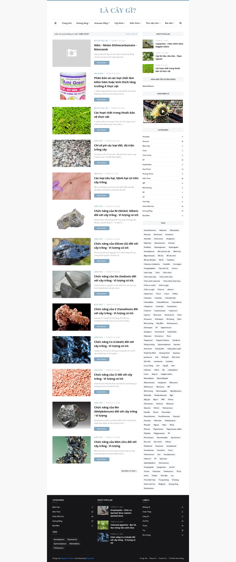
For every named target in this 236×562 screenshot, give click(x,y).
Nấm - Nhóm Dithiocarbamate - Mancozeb (115, 47)
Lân (157, 365)
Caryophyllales (149, 268)
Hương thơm (163, 174)
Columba (158, 298)
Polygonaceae (159, 433)
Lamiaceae (158, 361)
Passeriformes (149, 416)
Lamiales (169, 361)
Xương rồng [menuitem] (82, 23)
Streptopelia (149, 467)
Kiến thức (98, 141)
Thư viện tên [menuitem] (152, 23)
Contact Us (162, 558)
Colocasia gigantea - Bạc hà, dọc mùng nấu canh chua (123, 526)
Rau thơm (158, 442)
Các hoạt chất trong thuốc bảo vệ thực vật (114, 115)
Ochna (170, 399)
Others (156, 408)
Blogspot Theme (66, 558)
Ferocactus (159, 336)
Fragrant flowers (162, 340)
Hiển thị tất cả (131, 34)
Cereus (174, 268)
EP (163, 160)
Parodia (147, 412)
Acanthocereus (150, 230)
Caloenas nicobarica (152, 264)
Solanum (147, 458)
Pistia (172, 425)
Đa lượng (170, 319)
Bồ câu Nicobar (150, 260)
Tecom (146, 471)
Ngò (171, 395)
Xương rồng (163, 211)
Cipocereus (148, 294)
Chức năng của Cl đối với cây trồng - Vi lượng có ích (113, 377)
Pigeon (156, 425)
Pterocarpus (149, 437)
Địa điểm (163, 215)
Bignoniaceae (149, 255)
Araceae (163, 141)
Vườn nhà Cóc (163, 206)
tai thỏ (171, 467)
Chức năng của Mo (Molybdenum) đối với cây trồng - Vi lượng (115, 411)
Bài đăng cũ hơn (128, 471)
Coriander (160, 306)
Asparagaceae (159, 247)
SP (163, 197)
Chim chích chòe (166, 277)
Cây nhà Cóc (163, 268)
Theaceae (156, 471)
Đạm (179, 319)
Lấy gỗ (165, 365)
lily (163, 370)
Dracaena (148, 319)
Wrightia (162, 484)
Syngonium (161, 467)
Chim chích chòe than (172, 281)
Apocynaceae (159, 243)
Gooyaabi (90, 558)
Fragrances (148, 340)
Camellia (166, 264)
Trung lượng (164, 480)
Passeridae (166, 412)
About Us (152, 558)
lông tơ (154, 374)
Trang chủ (143, 558)
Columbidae (148, 302)
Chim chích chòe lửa (152, 281)
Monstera (160, 387)
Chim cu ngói (149, 289)
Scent (170, 450)
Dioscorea (157, 315)
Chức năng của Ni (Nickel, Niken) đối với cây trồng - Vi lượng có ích (116, 213)
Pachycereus (168, 408)
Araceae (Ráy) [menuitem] (101, 23)
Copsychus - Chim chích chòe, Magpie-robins (169, 45)
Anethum (169, 234)
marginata (162, 382)
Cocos (166, 294)
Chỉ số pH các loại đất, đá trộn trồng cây (114, 147)
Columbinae (176, 302)
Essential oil (159, 332)
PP (163, 192)
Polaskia (147, 433)
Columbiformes (163, 302)
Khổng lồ (165, 357)
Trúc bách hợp (149, 480)
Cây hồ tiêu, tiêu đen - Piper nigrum (169, 57)
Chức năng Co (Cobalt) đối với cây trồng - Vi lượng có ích (114, 344)
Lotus (146, 374)
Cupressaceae (159, 310)
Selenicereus (149, 454)
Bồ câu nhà (171, 255)
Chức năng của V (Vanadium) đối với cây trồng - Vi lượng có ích (116, 311)
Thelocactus (168, 471)
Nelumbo (147, 395)
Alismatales (174, 230)
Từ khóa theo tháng (176, 558)
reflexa (168, 442)
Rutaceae (159, 446)
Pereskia (147, 420)
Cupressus (173, 310)
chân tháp (148, 272)
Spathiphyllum (149, 463)
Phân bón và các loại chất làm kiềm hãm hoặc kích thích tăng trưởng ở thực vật (115, 82)
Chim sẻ (161, 289)
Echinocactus (172, 323)
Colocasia (147, 298)
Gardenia (176, 340)
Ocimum (159, 404)
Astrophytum (149, 251)
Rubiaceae (148, 446)
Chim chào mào (150, 277)
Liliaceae (147, 370)
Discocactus (169, 315)
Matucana (173, 382)
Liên (173, 365)
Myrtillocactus (175, 391)
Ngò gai (147, 399)
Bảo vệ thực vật (101, 41)
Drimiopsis (159, 319)
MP (163, 183)
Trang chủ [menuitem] (67, 23)
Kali (156, 357)
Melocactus (148, 387)
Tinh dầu (163, 201)
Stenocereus (164, 463)
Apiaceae (147, 243)
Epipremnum (166, 327)
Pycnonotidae (162, 437)
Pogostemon (158, 429)
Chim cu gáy (163, 285)
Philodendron (170, 420)
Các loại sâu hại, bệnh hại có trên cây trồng (116, 180)
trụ (172, 475)
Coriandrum (171, 306)
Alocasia (147, 234)
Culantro (147, 310)
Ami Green (98, 73)
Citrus (158, 294)
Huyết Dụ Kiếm (150, 353)
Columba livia (170, 298)
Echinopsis (148, 327)
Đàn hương (148, 323)
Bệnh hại (98, 173)
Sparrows (163, 458)
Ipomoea (176, 353)
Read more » (102, 63)
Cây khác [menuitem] (118, 23)
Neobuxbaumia (160, 395)
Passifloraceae (164, 416)
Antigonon (170, 239)
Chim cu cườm (149, 285)
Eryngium (147, 332)
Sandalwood (171, 446)
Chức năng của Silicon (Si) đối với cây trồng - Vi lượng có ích (116, 246)
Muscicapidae (161, 391)
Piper (164, 425)
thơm (146, 475)
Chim (163, 150)
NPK (163, 399)
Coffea (175, 294)
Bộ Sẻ (161, 260)
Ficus (169, 336)
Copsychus (148, 306)
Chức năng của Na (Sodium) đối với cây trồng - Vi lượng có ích (115, 278)
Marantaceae (149, 382)
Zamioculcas (149, 488)
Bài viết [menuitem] (168, 23)
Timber (154, 475)
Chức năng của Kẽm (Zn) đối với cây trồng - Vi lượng (115, 444)
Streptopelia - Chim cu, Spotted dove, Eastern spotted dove (121, 513)
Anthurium (158, 239)
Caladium (170, 260)
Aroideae (147, 247)
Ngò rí (155, 399)
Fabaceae (147, 336)
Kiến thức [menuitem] (135, 23)
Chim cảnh (163, 155)
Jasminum (148, 357)
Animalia (163, 136)
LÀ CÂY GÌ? (118, 10)
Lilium (156, 370)
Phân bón (158, 420)
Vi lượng (175, 480)
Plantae (147, 429)
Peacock (176, 416)
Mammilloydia (162, 378)
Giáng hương (149, 344)
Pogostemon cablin (174, 429)
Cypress (147, 315)
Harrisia (177, 344)
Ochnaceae (148, 404)
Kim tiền (147, 361)
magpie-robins (166, 374)
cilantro (170, 289)
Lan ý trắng (148, 365)
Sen (158, 454)
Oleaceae (169, 404)
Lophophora (172, 370)
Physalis (147, 425)
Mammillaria (148, 86)
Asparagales (173, 247)
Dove (180, 315)
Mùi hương (163, 188)
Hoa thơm (163, 169)
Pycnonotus (175, 437)
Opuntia (147, 408)
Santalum (161, 450)
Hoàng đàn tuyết (174, 349)
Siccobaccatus (169, 454)
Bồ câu (160, 255)
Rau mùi (147, 442)
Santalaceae (149, 450)
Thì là (179, 471)
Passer (155, 412)
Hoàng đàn (159, 349)
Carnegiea (177, 264)
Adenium (162, 230)
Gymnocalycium (164, 344)
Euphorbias (163, 164)
